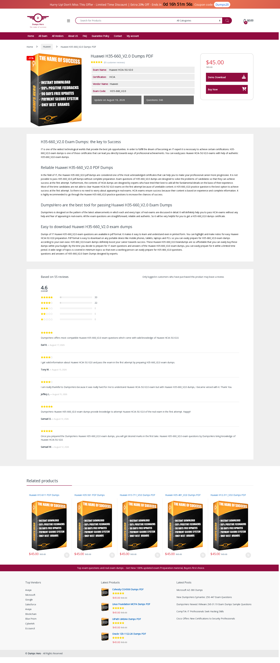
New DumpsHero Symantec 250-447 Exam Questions (204, 597)
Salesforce (30, 604)
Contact (118, 35)
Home (31, 35)
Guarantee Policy (100, 35)
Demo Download (217, 77)
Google (29, 599)
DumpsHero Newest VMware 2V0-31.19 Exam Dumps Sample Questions (213, 604)
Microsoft (30, 594)
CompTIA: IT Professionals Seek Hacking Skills (200, 611)
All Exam (43, 35)
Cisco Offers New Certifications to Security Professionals (205, 618)
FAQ (85, 35)
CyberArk (30, 623)
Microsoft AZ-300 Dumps (189, 590)
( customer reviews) (114, 62)
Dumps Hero (34, 653)
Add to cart (67, 555)
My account (133, 35)
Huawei (47, 46)
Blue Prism (30, 618)
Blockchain (30, 614)
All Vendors (57, 35)
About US (73, 35)
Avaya (28, 590)
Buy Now (213, 89)
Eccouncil (30, 628)
